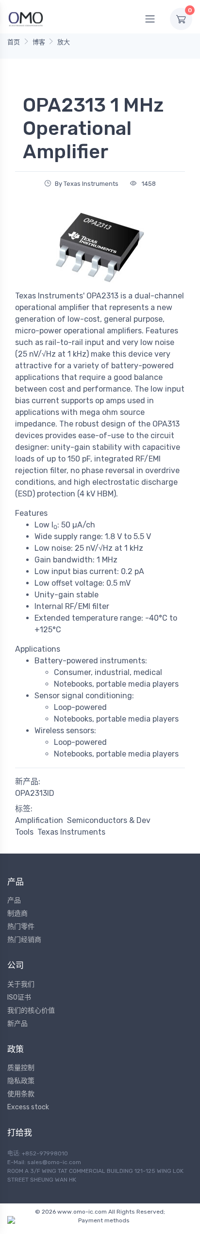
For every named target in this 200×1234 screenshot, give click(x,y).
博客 (39, 42)
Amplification (39, 820)
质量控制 (20, 1068)
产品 (14, 900)
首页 (13, 42)
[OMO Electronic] (26, 19)
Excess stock (28, 1107)
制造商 (17, 913)
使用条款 (20, 1094)
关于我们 (20, 984)
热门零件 (20, 926)
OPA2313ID (34, 793)
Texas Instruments (71, 832)
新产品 (17, 1024)
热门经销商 (24, 940)
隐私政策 (20, 1081)
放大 (63, 42)
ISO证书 (19, 997)
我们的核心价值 (31, 1010)
